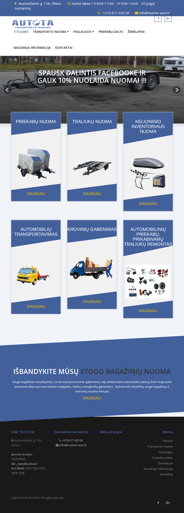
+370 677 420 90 (116, 13)
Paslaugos (82, 32)
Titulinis (21, 32)
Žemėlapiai (136, 32)
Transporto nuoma (50, 32)
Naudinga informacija (32, 48)
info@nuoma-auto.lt (72, 445)
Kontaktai (63, 48)
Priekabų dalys (111, 32)
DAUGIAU (92, 398)
